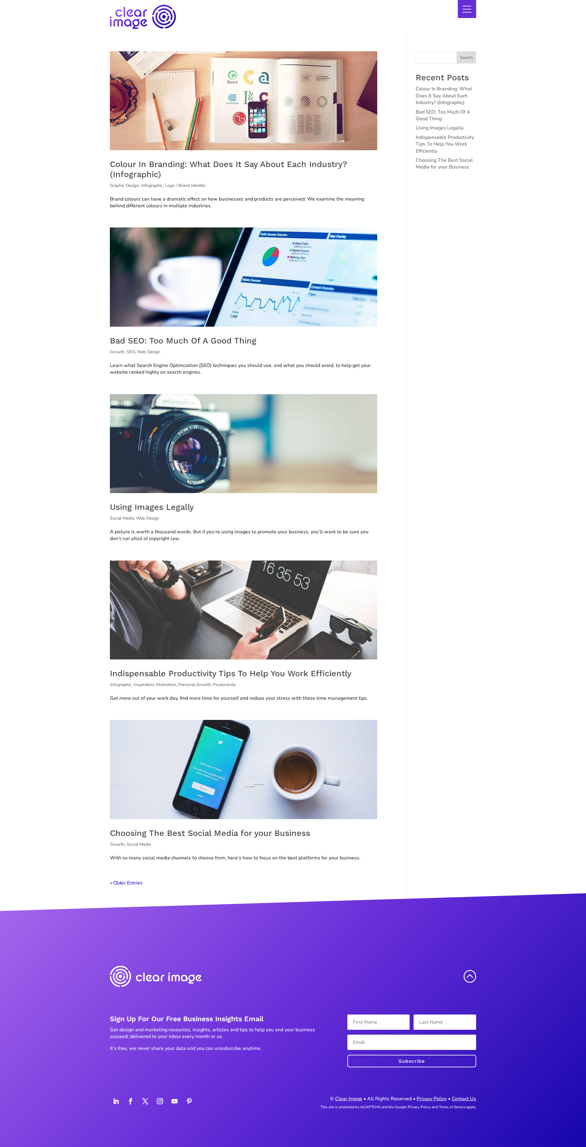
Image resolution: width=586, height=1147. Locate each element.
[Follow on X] (145, 1101)
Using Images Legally (152, 507)
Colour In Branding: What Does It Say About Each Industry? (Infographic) (444, 95)
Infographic (152, 185)
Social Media (122, 518)
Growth (117, 352)
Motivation (166, 685)
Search (466, 57)
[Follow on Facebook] (131, 1101)
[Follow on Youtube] (174, 1101)
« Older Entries (126, 883)
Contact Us (464, 1098)
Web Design (148, 352)
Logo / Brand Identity (185, 185)
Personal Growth (194, 685)
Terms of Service (452, 1107)
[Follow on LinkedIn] (116, 1101)
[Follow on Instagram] (160, 1101)
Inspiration (144, 685)
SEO (131, 352)
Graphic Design (124, 185)
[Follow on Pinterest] (189, 1101)
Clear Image (348, 1098)
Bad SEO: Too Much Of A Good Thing (183, 341)
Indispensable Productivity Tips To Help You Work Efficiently (230, 673)
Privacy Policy (432, 1098)
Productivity (224, 685)
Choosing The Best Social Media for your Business (210, 833)
